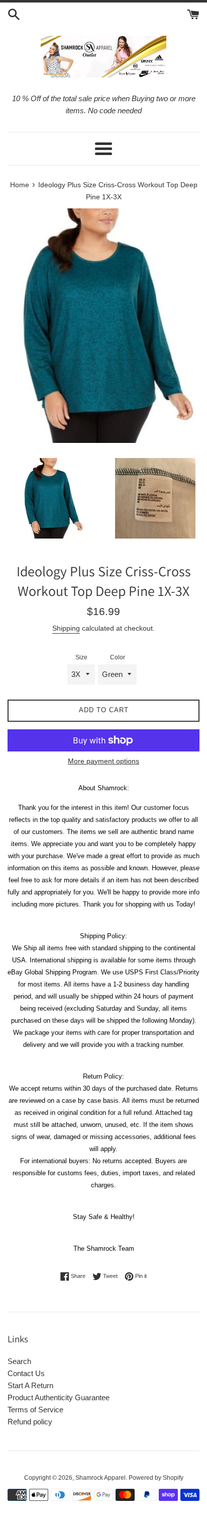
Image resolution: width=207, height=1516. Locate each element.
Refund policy (30, 1421)
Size (81, 657)
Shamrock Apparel (100, 1477)
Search (19, 1361)
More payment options (103, 761)
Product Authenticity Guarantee (59, 1397)
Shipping (66, 628)
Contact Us (26, 1373)
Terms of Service (35, 1409)
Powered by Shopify (156, 1477)
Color (117, 657)
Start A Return (30, 1385)
